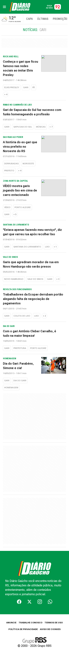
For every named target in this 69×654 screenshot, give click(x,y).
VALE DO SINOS (35, 279)
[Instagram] (40, 601)
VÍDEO (7, 207)
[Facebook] (19, 601)
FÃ (33, 87)
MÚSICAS (40, 126)
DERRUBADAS (11, 163)
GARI (25, 87)
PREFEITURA (19, 348)
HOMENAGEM (11, 387)
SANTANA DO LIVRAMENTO (27, 246)
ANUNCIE (11, 622)
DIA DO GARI (19, 380)
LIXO (47, 246)
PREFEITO (9, 170)
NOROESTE (28, 163)
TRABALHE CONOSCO (30, 622)
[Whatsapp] (50, 601)
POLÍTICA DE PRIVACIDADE (23, 629)
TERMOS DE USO (54, 622)
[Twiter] (29, 601)
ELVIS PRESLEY (11, 87)
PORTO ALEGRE (23, 207)
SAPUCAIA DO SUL (22, 126)
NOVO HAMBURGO (13, 279)
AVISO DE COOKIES (50, 629)
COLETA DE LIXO (21, 316)
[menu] (4, 7)
